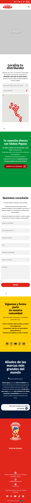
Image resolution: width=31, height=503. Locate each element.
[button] (15, 106)
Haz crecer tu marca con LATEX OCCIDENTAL (18, 407)
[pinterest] (24, 2)
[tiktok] (21, 2)
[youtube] (19, 2)
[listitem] (15, 474)
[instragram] (17, 2)
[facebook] (15, 2)
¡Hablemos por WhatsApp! (14, 166)
